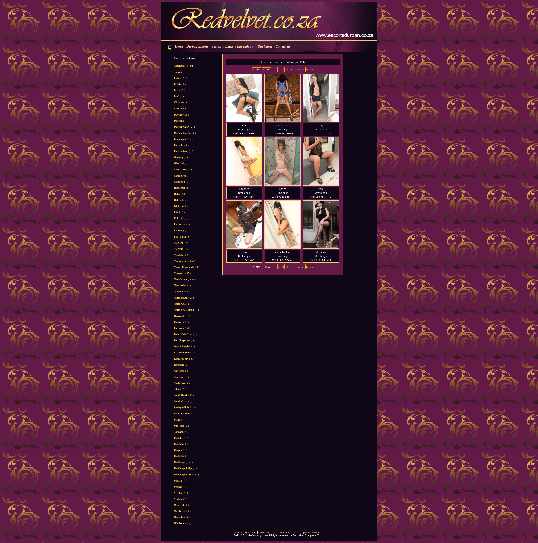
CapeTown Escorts (309, 532)
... (294, 69)
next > (300, 69)
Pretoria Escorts (268, 532)
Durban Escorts (287, 532)
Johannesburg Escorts (244, 532)
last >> (309, 69)
